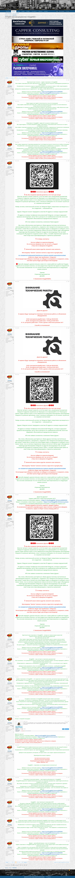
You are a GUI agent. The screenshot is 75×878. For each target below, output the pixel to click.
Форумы (14, 11)
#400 (68, 841)
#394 (68, 696)
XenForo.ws (17, 872)
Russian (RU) (8, 870)
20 (15, 77)
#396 (68, 745)
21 (17, 77)
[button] (10, 11)
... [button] (20, 77)
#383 (68, 121)
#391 (68, 633)
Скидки (23, 11)
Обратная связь (42, 870)
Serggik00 (7, 18)
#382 (68, 101)
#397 (68, 777)
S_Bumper (10, 85)
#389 (68, 494)
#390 (68, 512)
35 (22, 77)
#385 (68, 160)
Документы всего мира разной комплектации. (34, 876)
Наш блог (8, 11)
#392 (68, 657)
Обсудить (49, 876)
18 (12, 77)
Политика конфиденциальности (58, 870)
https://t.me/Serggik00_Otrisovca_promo (50, 93)
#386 (68, 281)
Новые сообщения (8, 13)
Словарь (28, 11)
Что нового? (34, 11)
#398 (68, 800)
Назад (7, 77)
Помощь (66, 870)
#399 (68, 818)
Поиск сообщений (15, 13)
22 (19, 77)
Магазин (40, 11)
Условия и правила (49, 870)
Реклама (46, 11)
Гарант (18, 11)
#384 (68, 142)
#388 (68, 374)
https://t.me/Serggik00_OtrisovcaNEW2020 (52, 91)
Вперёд (25, 77)
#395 (68, 716)
